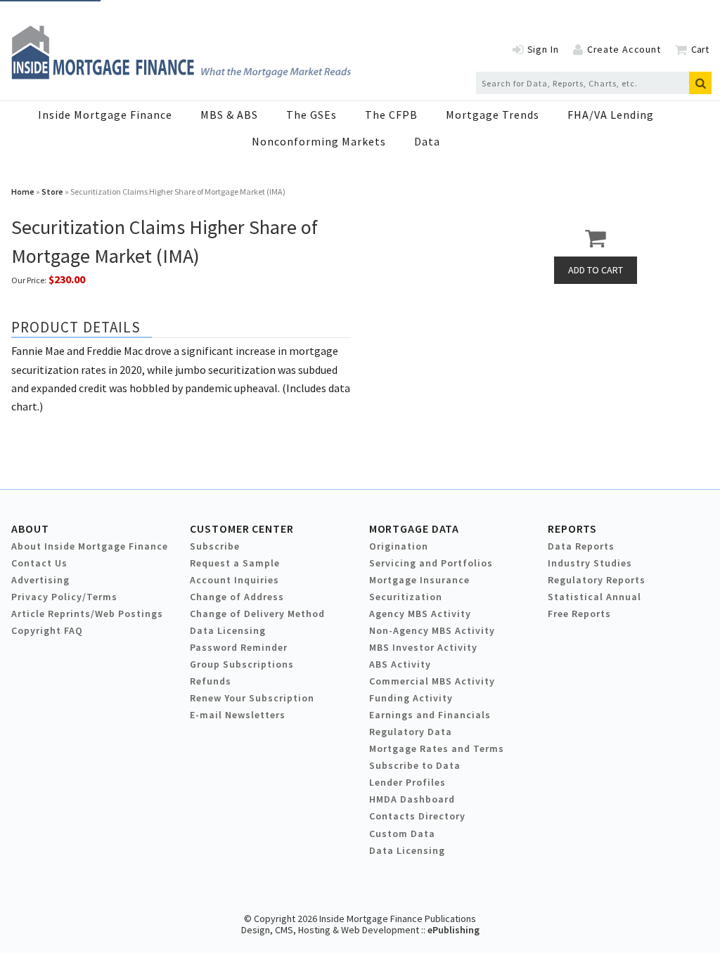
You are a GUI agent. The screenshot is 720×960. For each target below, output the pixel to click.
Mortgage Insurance (419, 579)
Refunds (210, 681)
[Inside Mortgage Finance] (181, 75)
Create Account (624, 49)
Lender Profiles (407, 782)
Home (22, 191)
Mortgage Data (414, 528)
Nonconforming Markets (319, 141)
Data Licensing (228, 630)
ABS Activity (400, 664)
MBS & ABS (229, 115)
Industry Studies (590, 563)
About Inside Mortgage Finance (89, 546)
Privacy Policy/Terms (64, 596)
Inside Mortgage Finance (105, 115)
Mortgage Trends (492, 115)
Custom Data (402, 833)
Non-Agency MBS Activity (432, 630)
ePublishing (454, 929)
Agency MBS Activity (420, 613)
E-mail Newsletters (237, 714)
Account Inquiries (234, 579)
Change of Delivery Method (257, 613)
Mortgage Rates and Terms (436, 748)
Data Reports (581, 546)
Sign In (543, 49)
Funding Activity (411, 698)
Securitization (405, 596)
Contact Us (39, 563)
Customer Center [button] (241, 528)
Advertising (40, 579)
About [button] (30, 528)
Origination (398, 546)
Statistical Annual (594, 596)
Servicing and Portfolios (431, 563)
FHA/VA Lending (610, 115)
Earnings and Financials (430, 714)
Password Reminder (239, 647)
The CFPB (391, 115)
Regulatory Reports (596, 579)
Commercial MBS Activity (432, 681)
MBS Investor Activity (423, 647)
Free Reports (579, 613)
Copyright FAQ (47, 630)
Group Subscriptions (242, 664)
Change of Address (237, 596)
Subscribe (215, 546)
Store (52, 191)
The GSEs (311, 115)
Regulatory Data (410, 731)
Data (427, 141)
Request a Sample (235, 563)
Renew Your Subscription (252, 698)
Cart (700, 49)
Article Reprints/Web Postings (87, 613)
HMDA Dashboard (412, 799)
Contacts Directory (417, 816)
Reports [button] (572, 528)
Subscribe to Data (415, 765)
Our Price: (28, 280)
